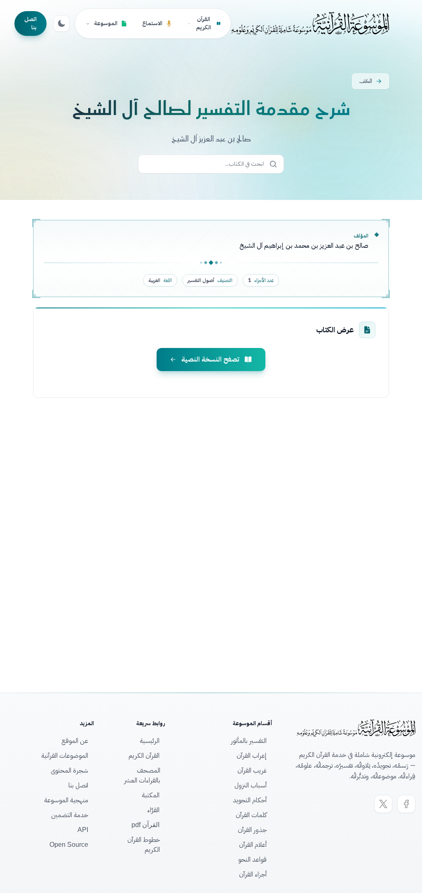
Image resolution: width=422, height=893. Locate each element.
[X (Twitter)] (383, 804)
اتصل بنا (30, 23)
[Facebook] (406, 804)
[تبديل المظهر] (61, 23)
